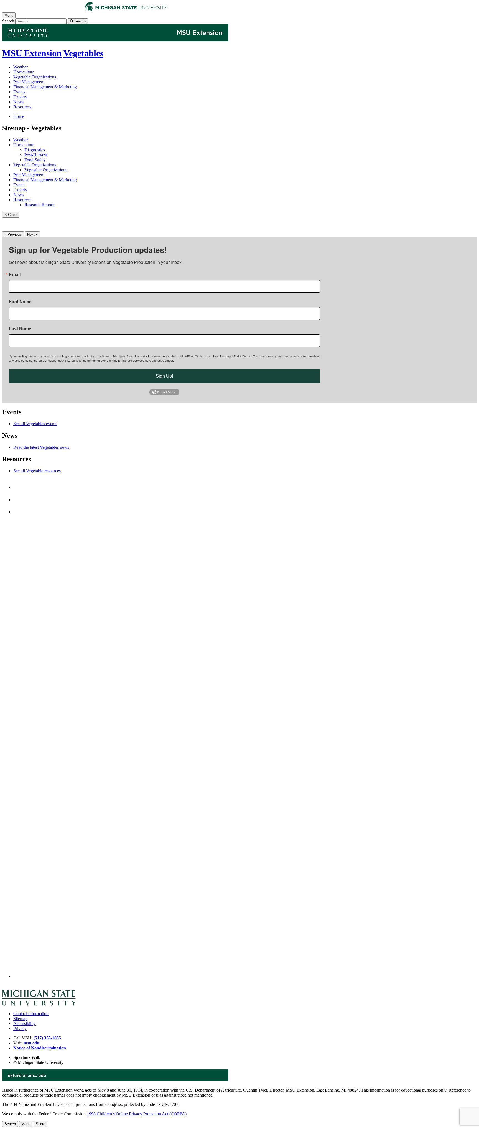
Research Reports (39, 204)
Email (15, 274)
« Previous (13, 234)
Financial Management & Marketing (45, 87)
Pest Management (28, 82)
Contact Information (31, 1013)
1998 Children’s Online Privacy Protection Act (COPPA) (137, 1114)
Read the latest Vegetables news (41, 447)
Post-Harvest (35, 154)
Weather (20, 67)
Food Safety (35, 159)
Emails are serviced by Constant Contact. (146, 360)
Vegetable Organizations (34, 77)
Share (40, 1124)
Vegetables (83, 53)
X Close (10, 215)
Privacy (20, 1028)
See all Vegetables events (35, 423)
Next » (32, 234)
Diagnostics (34, 149)
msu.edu (31, 1043)
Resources (22, 107)
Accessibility (24, 1023)
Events (19, 92)
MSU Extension (32, 53)
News (18, 102)
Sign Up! (164, 376)
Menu (25, 1124)
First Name (20, 301)
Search (8, 21)
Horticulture (23, 72)
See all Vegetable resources (37, 470)
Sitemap (20, 1018)
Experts (20, 97)
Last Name (20, 329)
